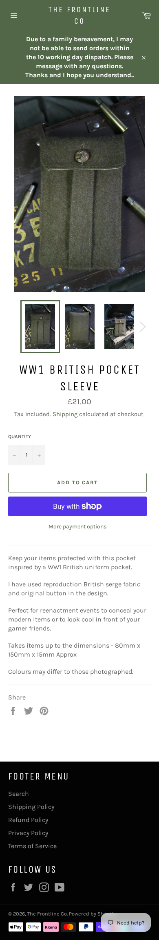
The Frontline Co (79, 15)
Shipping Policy (31, 807)
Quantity (19, 436)
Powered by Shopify (92, 914)
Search (18, 793)
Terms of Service (32, 846)
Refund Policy (28, 820)
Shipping (65, 414)
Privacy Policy (28, 833)
